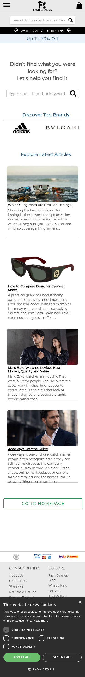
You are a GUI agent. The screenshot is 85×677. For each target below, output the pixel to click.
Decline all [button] (62, 657)
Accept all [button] (21, 657)
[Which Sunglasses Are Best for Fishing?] (42, 185)
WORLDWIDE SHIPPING (42, 31)
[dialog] (42, 637)
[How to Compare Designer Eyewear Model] (42, 269)
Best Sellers (57, 596)
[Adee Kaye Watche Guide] (42, 430)
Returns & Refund (22, 592)
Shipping (16, 586)
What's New (57, 585)
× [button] (80, 602)
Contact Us (18, 581)
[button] (7, 5)
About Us (16, 575)
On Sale (54, 591)
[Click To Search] (70, 20)
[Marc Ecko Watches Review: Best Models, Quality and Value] (42, 349)
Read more (41, 621)
